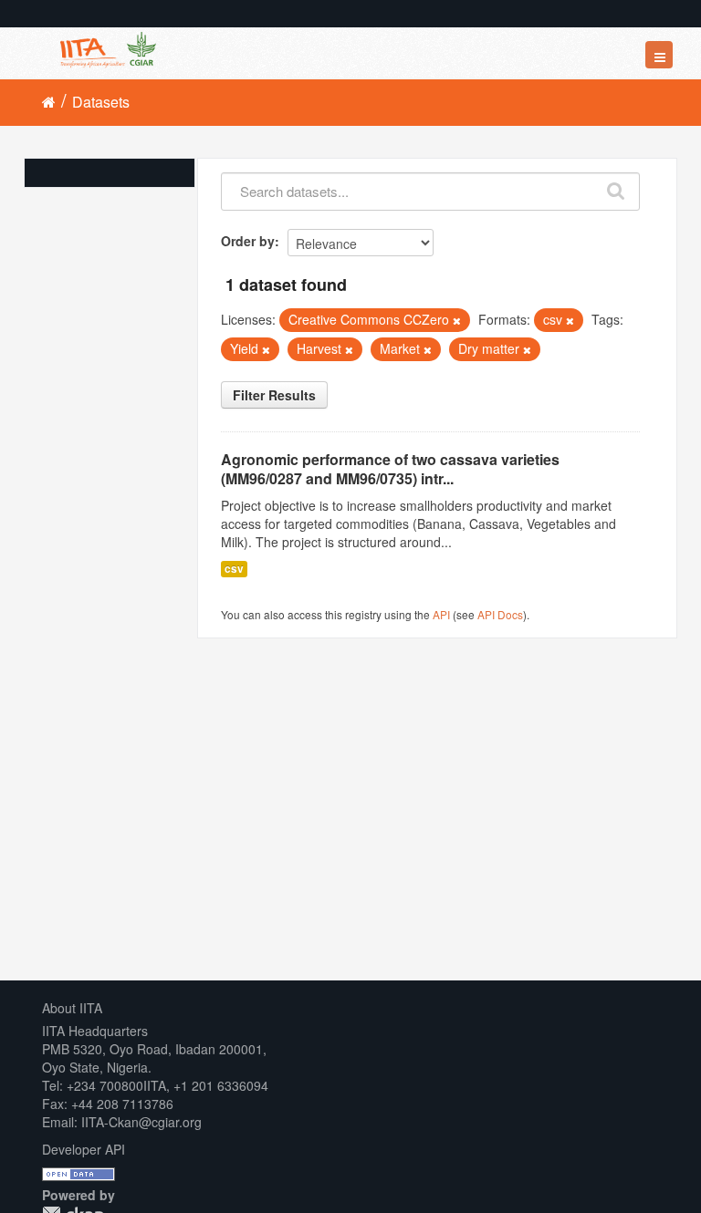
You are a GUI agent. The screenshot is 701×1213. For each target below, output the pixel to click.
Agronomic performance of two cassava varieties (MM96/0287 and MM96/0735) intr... (390, 469)
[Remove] (457, 320)
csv (234, 568)
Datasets (101, 101)
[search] (616, 187)
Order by (248, 241)
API (441, 614)
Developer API (83, 1149)
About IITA (72, 1008)
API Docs (500, 614)
